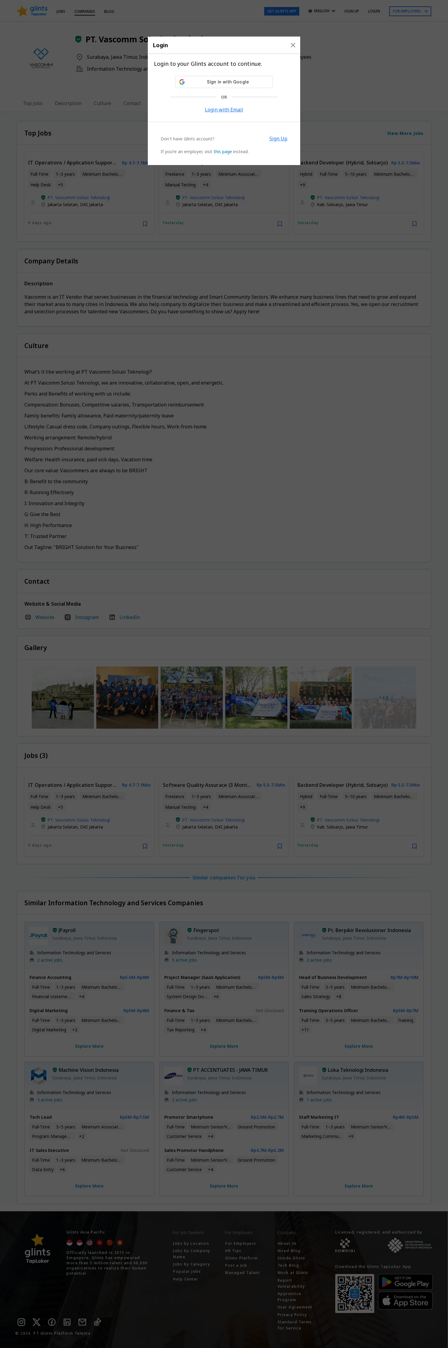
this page (223, 151)
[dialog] (224, 101)
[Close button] (293, 45)
